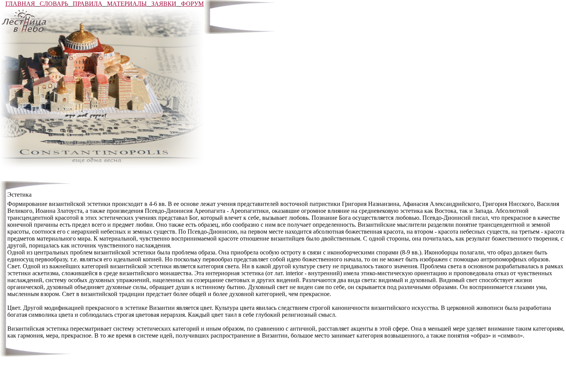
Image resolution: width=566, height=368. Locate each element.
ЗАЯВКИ (163, 3)
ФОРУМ (192, 3)
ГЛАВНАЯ (20, 3)
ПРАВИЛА (87, 3)
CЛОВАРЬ (54, 3)
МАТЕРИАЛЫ (127, 3)
